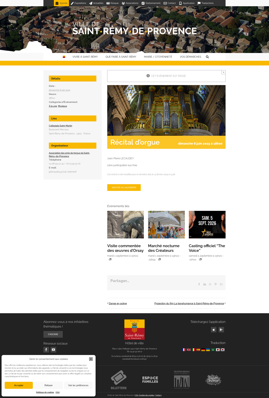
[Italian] (194, 349)
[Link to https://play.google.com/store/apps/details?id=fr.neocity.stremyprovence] (221, 329)
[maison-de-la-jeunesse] (213, 375)
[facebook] (46, 349)
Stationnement (153, 3)
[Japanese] (218, 349)
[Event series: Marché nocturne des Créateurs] (159, 259)
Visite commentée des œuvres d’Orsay (125, 248)
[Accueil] (134, 28)
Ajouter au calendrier (124, 187)
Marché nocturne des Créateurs (163, 248)
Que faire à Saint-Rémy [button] (121, 56)
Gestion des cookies (146, 395)
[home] (64, 57)
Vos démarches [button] (190, 56)
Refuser (49, 385)
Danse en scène (118, 303)
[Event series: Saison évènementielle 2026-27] (200, 259)
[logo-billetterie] (119, 371)
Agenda (63, 3)
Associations (132, 3)
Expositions (80, 3)
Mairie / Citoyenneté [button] (158, 56)
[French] (184, 349)
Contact (172, 3)
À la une (53, 106)
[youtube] (53, 349)
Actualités (98, 3)
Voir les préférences (78, 385)
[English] (189, 349)
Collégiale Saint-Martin (60, 126)
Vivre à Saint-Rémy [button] (85, 56)
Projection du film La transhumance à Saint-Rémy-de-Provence (189, 303)
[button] (90, 359)
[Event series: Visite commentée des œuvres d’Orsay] (110, 259)
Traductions (208, 3)
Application (188, 3)
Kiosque (115, 3)
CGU (58, 392)
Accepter (18, 385)
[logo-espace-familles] (150, 377)
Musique (62, 106)
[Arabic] (213, 349)
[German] (203, 349)
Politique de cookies (45, 392)
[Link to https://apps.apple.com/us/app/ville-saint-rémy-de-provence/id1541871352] (213, 329)
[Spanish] (198, 349)
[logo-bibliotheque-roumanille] (182, 371)
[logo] (134, 320)
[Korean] (223, 349)
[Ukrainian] (208, 349)
